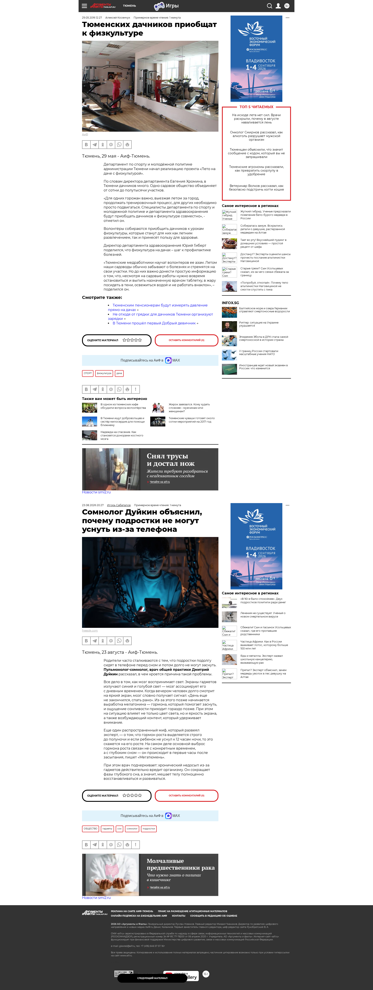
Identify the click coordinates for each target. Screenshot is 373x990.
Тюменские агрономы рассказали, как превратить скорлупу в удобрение (256, 170)
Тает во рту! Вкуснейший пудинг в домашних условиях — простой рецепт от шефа (263, 243)
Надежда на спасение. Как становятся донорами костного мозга (122, 435)
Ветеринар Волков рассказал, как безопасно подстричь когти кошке (256, 187)
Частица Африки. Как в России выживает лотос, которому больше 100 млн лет (264, 645)
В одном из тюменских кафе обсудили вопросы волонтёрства (123, 406)
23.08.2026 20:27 (93, 505)
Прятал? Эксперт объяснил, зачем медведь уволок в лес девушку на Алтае (263, 673)
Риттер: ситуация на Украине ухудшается (258, 324)
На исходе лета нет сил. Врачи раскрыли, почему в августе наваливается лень (256, 118)
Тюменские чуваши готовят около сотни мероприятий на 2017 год (192, 420)
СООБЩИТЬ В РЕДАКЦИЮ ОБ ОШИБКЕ (213, 915)
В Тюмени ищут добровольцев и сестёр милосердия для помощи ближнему (123, 422)
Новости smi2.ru (96, 492)
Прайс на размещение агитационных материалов (192, 911)
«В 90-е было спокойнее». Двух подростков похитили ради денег (263, 600)
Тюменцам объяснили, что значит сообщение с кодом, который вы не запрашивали (256, 153)
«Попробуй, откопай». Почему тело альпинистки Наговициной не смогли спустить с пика (264, 286)
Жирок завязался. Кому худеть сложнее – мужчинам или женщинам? (189, 408)
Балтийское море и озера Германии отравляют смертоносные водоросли (264, 310)
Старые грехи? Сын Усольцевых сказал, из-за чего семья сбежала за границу (264, 272)
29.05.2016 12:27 (92, 17)
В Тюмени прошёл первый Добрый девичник (154, 323)
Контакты (178, 915)
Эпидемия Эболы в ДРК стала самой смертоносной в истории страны (263, 338)
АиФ (85, 134)
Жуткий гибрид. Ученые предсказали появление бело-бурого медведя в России (265, 215)
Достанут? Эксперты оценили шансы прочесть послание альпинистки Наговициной (265, 258)
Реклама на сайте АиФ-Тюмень (132, 911)
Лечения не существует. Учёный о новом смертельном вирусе (263, 614)
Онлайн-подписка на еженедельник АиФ (139, 915)
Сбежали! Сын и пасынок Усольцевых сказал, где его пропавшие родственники (265, 631)
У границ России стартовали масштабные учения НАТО (258, 353)
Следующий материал (152, 978)
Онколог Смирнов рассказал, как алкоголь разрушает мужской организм (256, 136)
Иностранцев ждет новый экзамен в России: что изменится (263, 367)
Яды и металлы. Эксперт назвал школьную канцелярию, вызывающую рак (261, 659)
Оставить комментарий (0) (186, 340)
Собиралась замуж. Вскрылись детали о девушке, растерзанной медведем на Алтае (262, 229)
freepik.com (90, 630)
